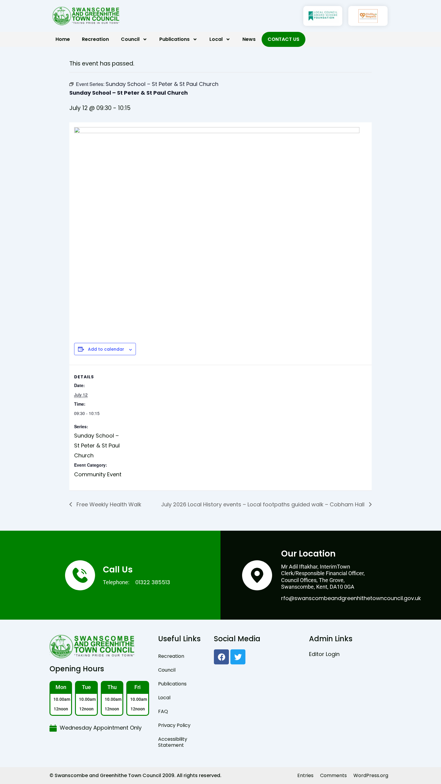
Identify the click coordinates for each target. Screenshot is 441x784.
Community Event (98, 474)
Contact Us (283, 39)
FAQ (163, 711)
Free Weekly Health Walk (108, 504)
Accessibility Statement (172, 742)
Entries (305, 775)
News (249, 39)
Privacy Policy (174, 725)
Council (130, 39)
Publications (174, 39)
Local (216, 39)
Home (63, 39)
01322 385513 (152, 582)
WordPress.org (370, 775)
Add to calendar (106, 349)
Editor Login (324, 654)
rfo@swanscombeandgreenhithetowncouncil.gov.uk (351, 598)
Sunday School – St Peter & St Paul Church (97, 445)
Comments (333, 775)
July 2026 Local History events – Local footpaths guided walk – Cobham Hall (263, 504)
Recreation (95, 39)
